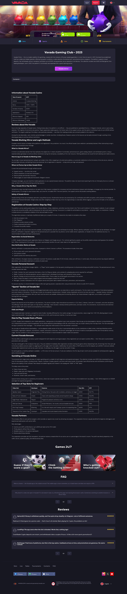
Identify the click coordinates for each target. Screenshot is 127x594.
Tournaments (36, 566)
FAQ (54, 566)
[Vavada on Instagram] (103, 574)
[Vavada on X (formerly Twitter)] (107, 574)
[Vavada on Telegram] (103, 3)
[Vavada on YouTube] (112, 574)
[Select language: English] (112, 3)
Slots (15, 566)
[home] (20, 3)
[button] (125, 22)
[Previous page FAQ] (57, 502)
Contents (47, 566)
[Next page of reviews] (69, 553)
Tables (27, 566)
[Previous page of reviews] (57, 553)
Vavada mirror (63, 69)
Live (21, 566)
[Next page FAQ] (69, 502)
